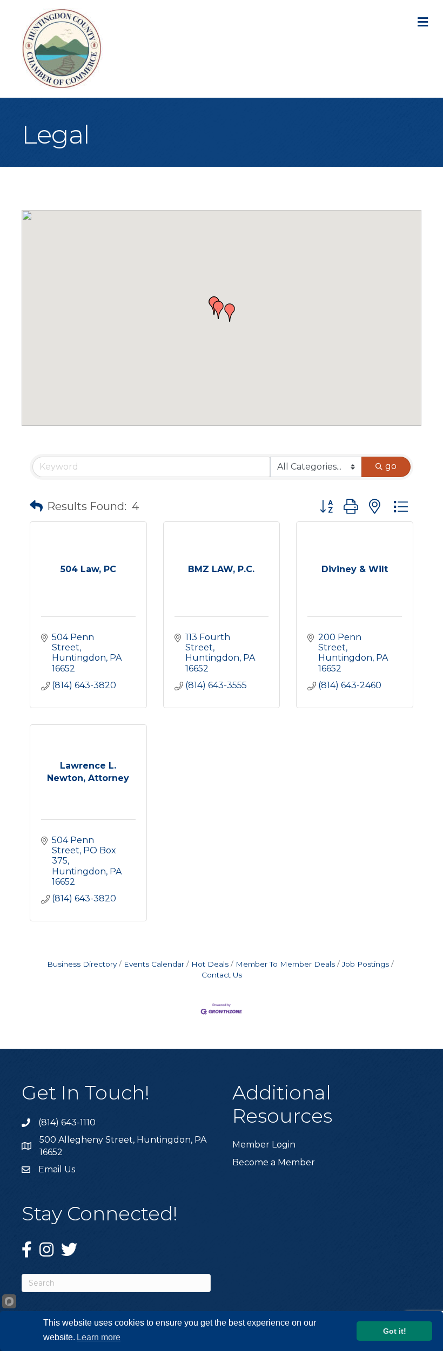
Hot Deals (210, 964)
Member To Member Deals (285, 964)
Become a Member (273, 1162)
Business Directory (82, 964)
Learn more (98, 1337)
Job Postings (365, 964)
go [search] (391, 466)
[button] (218, 309)
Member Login (264, 1144)
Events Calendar (154, 964)
